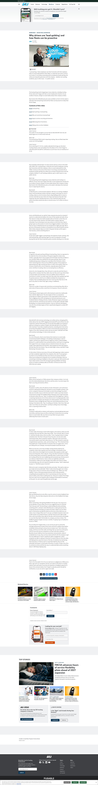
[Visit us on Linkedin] (46, 762)
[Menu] (19, 4)
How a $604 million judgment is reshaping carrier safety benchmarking (56, 700)
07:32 (30, 121)
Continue (50, 616)
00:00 (30, 108)
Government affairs (23, 696)
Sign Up (22, 772)
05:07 (30, 115)
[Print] (41, 574)
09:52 (30, 125)
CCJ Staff (34, 41)
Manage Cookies (67, 782)
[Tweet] (53, 574)
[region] (49, 782)
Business (36, 597)
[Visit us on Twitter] (43, 762)
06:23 (30, 118)
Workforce (32, 32)
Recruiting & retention (43, 32)
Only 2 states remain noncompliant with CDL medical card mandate (24, 700)
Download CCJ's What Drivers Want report (56, 599)
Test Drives (36, 696)
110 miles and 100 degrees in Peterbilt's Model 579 (40, 699)
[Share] (47, 574)
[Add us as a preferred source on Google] (44, 574)
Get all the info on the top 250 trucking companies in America (31, 710)
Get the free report (27, 719)
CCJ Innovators (21, 597)
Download (55, 720)
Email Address (49, 610)
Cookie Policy (19, 783)
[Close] (96, 782)
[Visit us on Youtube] (49, 762)
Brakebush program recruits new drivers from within (24, 599)
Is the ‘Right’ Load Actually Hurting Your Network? (62, 711)
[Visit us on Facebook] (40, 762)
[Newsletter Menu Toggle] (79, 4)
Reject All (75, 782)
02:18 (30, 111)
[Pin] (56, 574)
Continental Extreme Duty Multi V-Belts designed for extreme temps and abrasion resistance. (71, 600)
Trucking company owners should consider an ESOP (40, 599)
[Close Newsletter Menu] (79, 9)
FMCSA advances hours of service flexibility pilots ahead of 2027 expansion (66, 669)
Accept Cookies (83, 782)
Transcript (33, 69)
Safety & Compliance (59, 662)
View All (64, 720)
